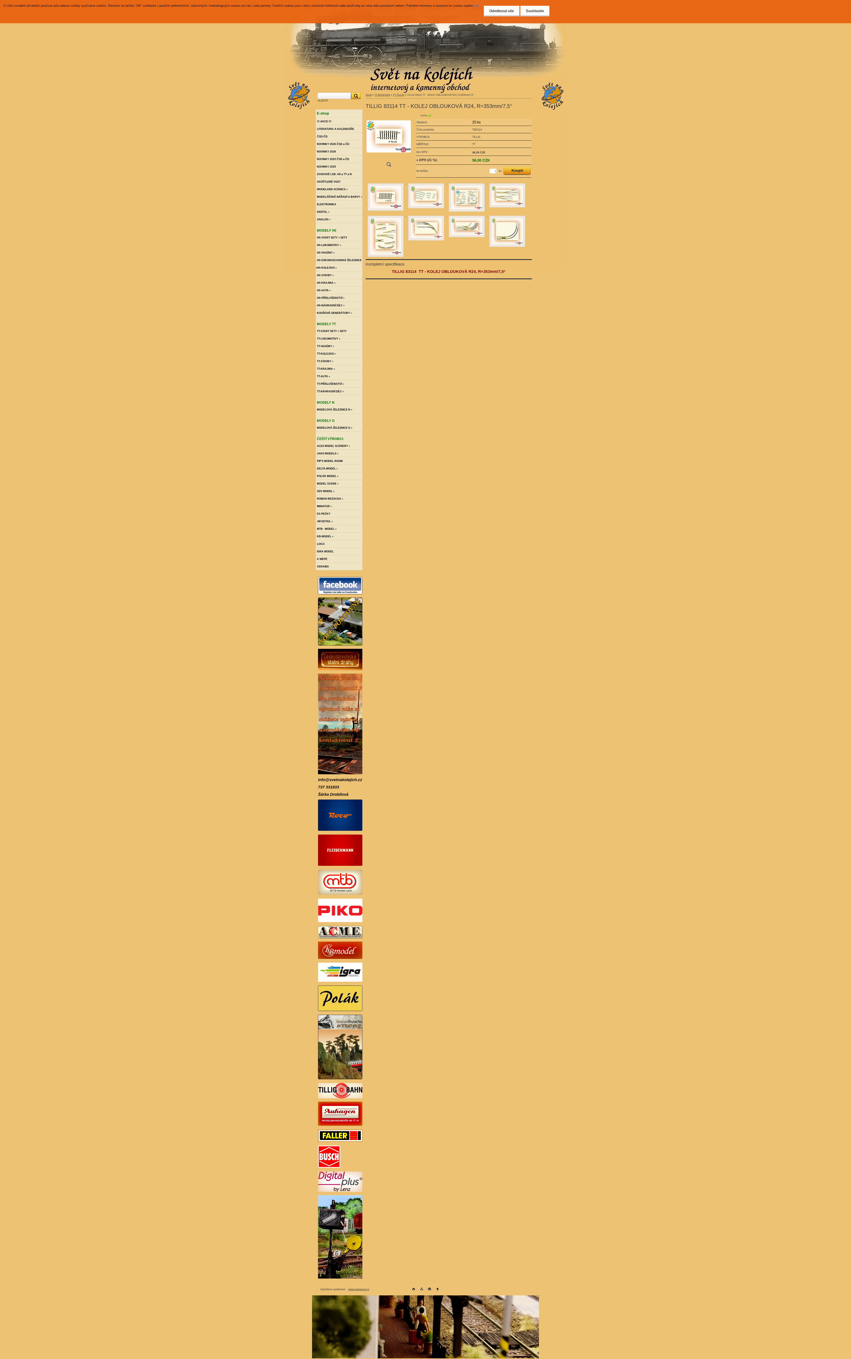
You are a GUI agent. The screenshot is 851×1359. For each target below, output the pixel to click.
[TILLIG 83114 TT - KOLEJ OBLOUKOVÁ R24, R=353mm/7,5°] (389, 141)
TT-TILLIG (398, 95)
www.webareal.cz (358, 1289)
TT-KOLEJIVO (382, 95)
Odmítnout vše (501, 11)
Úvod (368, 95)
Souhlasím (535, 11)
